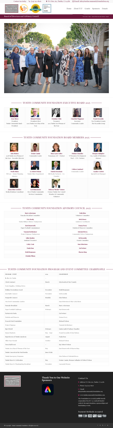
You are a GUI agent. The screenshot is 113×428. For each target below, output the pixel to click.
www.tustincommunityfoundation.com (92, 395)
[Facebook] (97, 425)
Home (89, 16)
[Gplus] (105, 425)
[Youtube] (107, 425)
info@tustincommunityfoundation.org (94, 1)
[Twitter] (100, 425)
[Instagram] (102, 425)
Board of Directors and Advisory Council (21, 16)
